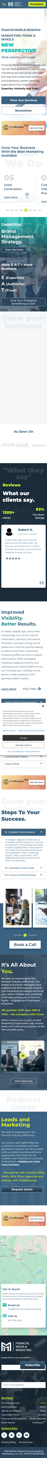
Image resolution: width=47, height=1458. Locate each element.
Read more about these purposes (31, 730)
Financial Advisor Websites (14, 1419)
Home (43, 1403)
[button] (43, 706)
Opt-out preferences (16, 751)
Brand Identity (8, 1422)
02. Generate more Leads (19, 868)
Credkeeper (39, 1422)
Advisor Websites (37, 1419)
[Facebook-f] (4, 1435)
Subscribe (32, 1365)
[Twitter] (11, 1435)
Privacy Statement (32, 751)
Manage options (24, 745)
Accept (23, 738)
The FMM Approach (10, 1403)
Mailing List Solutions (11, 1411)
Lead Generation (9, 1407)
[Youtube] (26, 1435)
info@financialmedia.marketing (24, 1309)
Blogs (43, 1411)
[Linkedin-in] (19, 1435)
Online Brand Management (21, 702)
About (43, 1407)
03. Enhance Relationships (20, 875)
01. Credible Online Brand (20, 832)
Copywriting (12, 763)
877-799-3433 (15, 1320)
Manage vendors (9, 730)
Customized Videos (16, 756)
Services (42, 1415)
